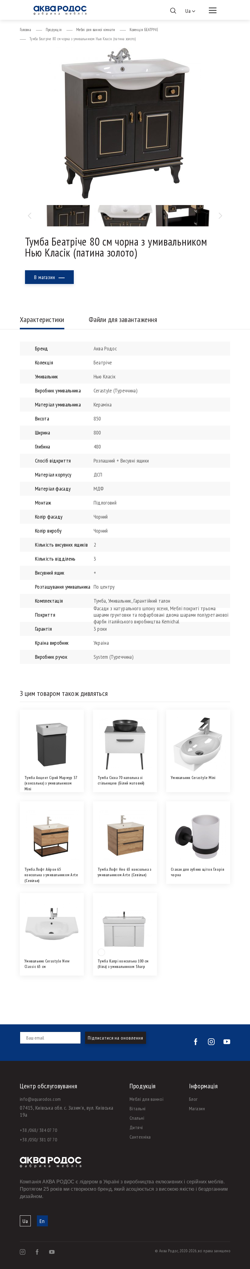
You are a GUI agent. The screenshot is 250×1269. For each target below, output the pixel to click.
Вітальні (138, 1108)
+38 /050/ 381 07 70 (38, 1139)
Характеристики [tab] (42, 319)
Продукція (54, 29)
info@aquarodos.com (40, 1099)
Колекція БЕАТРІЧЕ (144, 29)
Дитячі (136, 1127)
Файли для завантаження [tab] (123, 319)
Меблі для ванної (147, 1099)
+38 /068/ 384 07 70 (38, 1130)
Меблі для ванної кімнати (95, 29)
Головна (25, 29)
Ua (25, 1221)
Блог (193, 1099)
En (42, 1221)
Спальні (137, 1118)
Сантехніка (140, 1137)
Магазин (197, 1108)
